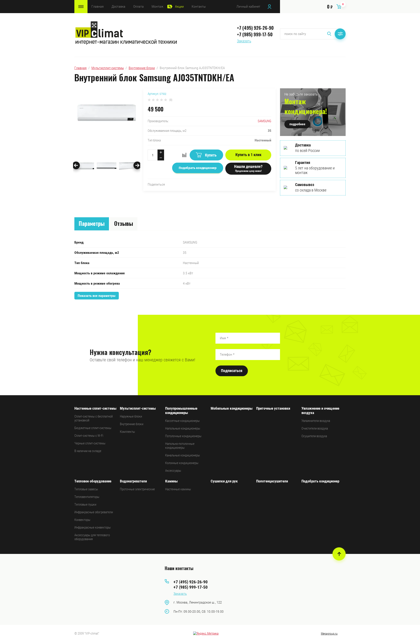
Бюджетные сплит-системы (92, 428)
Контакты (199, 6)
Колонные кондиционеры (181, 463)
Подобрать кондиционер (320, 481)
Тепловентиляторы (86, 497)
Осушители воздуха (314, 436)
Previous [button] (76, 165)
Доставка (118, 6)
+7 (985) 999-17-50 (255, 34)
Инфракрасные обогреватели (93, 512)
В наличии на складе (87, 451)
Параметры (92, 223)
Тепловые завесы (86, 489)
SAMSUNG (264, 121)
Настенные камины (178, 489)
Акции (179, 6)
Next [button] (137, 165)
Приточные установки (273, 408)
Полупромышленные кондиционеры (181, 410)
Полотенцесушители (272, 481)
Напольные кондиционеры (182, 428)
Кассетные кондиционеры (182, 421)
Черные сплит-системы (89, 443)
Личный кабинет (248, 6)
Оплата (138, 6)
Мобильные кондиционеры (231, 408)
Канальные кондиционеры (182, 455)
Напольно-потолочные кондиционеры (179, 446)
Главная (97, 6)
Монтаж (157, 6)
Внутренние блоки (142, 68)
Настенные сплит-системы (95, 408)
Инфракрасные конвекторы (92, 527)
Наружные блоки (131, 416)
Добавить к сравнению (184, 155)
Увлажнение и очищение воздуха (320, 410)
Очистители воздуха (314, 428)
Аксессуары (173, 471)
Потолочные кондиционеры (183, 436)
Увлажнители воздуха (315, 421)
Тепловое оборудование (92, 481)
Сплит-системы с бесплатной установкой (93, 418)
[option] (106, 121)
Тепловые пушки (85, 504)
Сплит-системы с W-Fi (88, 436)
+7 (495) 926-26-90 (255, 27)
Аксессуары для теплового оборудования (92, 537)
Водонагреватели (133, 481)
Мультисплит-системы (107, 68)
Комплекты (127, 432)
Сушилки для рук (224, 481)
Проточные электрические (137, 489)
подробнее (297, 124)
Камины (171, 481)
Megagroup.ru (329, 633)
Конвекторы (82, 520)
